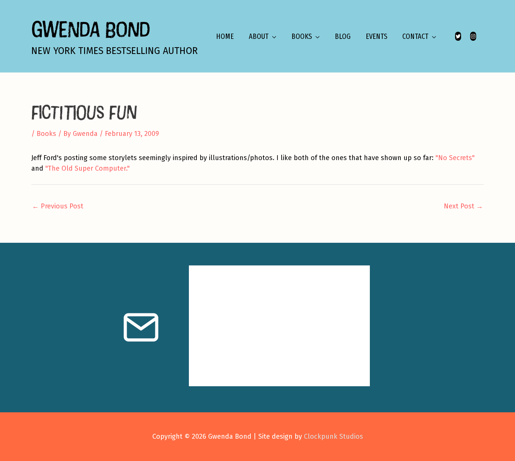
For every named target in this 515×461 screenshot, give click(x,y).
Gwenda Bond (90, 28)
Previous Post (57, 206)
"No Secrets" (455, 158)
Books (46, 134)
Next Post (463, 206)
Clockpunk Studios (333, 436)
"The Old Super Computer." (87, 168)
